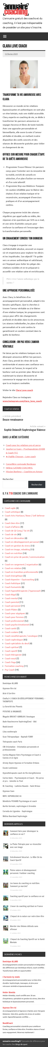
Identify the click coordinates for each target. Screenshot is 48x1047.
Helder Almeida (9, 992)
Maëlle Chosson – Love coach (21, 456)
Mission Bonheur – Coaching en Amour (24, 471)
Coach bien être (12, 523)
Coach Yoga (10, 662)
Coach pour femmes (14, 617)
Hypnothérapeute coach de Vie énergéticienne (22, 773)
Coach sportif (11, 650)
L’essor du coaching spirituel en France (26, 906)
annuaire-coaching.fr (12, 1041)
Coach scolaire (11, 632)
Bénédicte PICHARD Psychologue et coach (20, 801)
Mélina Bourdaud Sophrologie (15, 816)
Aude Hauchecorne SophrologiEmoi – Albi (20, 721)
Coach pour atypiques (15, 613)
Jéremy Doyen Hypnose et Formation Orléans (21, 763)
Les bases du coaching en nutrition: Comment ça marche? (25, 885)
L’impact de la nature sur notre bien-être (27, 916)
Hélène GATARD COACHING (19, 467)
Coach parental (12, 602)
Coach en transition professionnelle (21, 571)
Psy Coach (9, 669)
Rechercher (8, 479)
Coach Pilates (11, 609)
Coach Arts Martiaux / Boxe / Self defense (25, 515)
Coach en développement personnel (22, 541)
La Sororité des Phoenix (12, 706)
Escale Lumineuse (10, 768)
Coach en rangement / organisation (21, 564)
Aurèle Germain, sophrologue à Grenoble (19, 806)
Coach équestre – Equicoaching (19, 579)
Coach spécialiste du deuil (17, 643)
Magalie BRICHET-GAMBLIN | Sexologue (19, 716)
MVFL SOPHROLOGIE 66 (12, 796)
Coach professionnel (14, 620)
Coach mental (11, 598)
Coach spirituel (12, 647)
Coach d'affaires (12, 526)
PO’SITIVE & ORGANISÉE (12, 711)
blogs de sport (21, 1044)
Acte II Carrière (9, 693)
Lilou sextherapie (10, 731)
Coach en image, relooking (17, 549)
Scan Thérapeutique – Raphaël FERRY (18, 736)
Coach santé (10, 628)
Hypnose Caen (8, 791)
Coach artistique (12, 511)
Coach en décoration (14, 538)
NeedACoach (8, 1023)
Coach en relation (11, 408)
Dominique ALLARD (10, 683)
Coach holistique (12, 583)
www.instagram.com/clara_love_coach (22, 401)
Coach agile (10, 508)
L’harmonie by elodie (11, 977)
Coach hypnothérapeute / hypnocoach (23, 590)
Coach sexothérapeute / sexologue (21, 635)
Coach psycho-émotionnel (17, 624)
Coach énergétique (14, 575)
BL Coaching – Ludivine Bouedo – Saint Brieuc (21, 786)
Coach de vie (11, 534)
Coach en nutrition (13, 553)
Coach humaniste (13, 587)
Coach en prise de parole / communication (25, 556)
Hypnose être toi (9, 688)
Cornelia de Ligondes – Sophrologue (17, 811)
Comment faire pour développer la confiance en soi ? (24, 833)
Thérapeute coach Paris (12, 741)
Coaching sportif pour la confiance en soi (27, 896)
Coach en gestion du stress (17, 545)
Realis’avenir (8, 726)
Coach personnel (13, 605)
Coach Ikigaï (10, 594)
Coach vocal (10, 658)
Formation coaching (14, 665)
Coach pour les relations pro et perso (23, 445)
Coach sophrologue (14, 639)
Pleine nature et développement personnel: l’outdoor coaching (23, 872)
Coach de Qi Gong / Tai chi (17, 530)
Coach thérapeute (13, 654)
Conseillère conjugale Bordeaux (21, 464)
